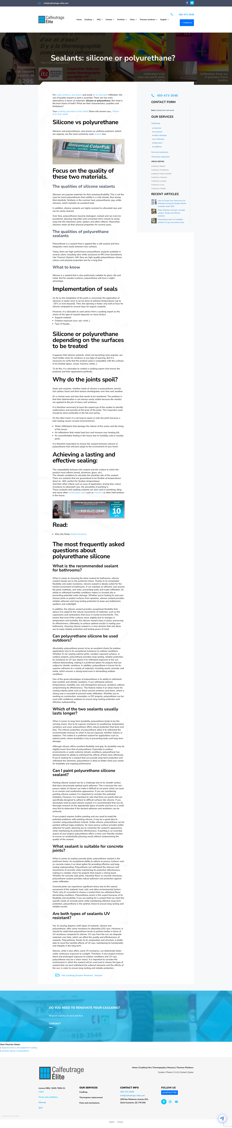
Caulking (88, 20)
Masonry (171, 1067)
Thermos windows (147, 20)
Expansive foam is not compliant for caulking (19, 1048)
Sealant (98, 975)
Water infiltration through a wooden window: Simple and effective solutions (171, 213)
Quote (190, 1072)
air (94, 94)
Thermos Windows (184, 1067)
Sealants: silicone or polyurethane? (15, 1051)
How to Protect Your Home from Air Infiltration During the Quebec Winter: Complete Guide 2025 (172, 204)
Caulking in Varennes (159, 177)
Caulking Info (145, 1067)
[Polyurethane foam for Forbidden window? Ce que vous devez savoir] (154, 221)
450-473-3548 (186, 14)
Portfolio (121, 20)
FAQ (99, 20)
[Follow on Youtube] (192, 3)
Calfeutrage (155, 123)
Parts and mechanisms (159, 152)
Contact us (187, 22)
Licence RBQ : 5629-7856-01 (52, 1088)
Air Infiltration (159, 139)
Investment (158, 132)
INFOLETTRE (171, 1092)
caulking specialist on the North (73, 111)
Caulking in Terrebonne (160, 170)
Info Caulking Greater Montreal (77, 975)
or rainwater (102, 94)
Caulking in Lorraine (158, 181)
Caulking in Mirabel (158, 188)
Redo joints (158, 143)
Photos (169, 1072)
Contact (109, 20)
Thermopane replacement (91, 1097)
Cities (132, 20)
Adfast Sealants (78, 534)
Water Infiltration (160, 135)
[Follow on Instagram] (170, 1101)
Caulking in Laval (157, 185)
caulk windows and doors (68, 94)
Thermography (159, 1067)
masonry (98, 492)
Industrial (157, 128)
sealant (97, 134)
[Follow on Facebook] (187, 3)
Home (79, 20)
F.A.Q (176, 1072)
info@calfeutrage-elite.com (56, 3)
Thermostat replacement (160, 157)
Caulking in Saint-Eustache (161, 173)
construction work (77, 492)
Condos (161, 1072)
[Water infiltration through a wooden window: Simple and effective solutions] (154, 212)
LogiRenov (158, 146)
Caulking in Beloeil (158, 166)
